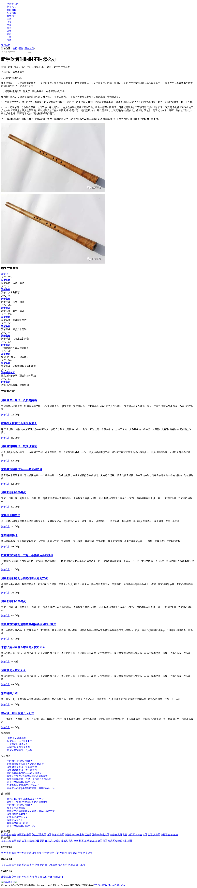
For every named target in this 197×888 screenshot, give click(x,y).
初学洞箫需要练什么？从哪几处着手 (25, 764)
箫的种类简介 (9, 535)
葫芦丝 (35, 840)
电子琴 (20, 834)
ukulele (75, 834)
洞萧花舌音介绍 (15, 820)
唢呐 (57, 840)
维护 (9, 28)
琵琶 (42, 840)
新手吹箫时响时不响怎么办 (21, 782)
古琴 (24, 840)
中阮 (29, 840)
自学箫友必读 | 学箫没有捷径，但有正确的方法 (31, 788)
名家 (9, 25)
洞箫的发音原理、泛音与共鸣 (19, 400)
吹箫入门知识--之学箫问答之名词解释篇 (27, 776)
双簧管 (88, 834)
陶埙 (70, 864)
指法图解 (11, 10)
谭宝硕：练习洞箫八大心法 (17, 713)
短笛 (170, 834)
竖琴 (150, 834)
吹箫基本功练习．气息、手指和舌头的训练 (27, 555)
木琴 (145, 834)
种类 (29, 876)
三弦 (94, 840)
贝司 (119, 834)
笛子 (14, 840)
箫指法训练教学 (10, 515)
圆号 (94, 834)
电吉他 (113, 834)
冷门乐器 (127, 840)
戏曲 (8, 876)
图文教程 (11, 13)
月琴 (105, 840)
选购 (9, 31)
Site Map (108, 885)
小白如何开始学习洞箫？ (19, 761)
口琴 (49, 834)
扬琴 (99, 840)
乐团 (50, 876)
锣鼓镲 (118, 840)
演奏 (9, 22)
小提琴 (60, 834)
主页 (15, 48)
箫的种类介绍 (9, 693)
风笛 (125, 834)
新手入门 (11, 6)
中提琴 (164, 834)
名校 (45, 876)
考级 (55, 876)
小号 (81, 834)
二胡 (8, 840)
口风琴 (131, 834)
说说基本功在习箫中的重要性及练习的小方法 (28, 624)
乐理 (24, 876)
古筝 (3, 840)
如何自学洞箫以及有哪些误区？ (23, 785)
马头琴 (111, 840)
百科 (9, 34)
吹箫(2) (4, 274)
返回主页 (5, 45)
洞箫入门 (29, 48)
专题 (9, 40)
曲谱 (9, 19)
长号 (99, 834)
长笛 (14, 834)
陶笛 (54, 834)
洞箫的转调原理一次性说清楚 (19, 446)
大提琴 (156, 834)
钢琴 (3, 834)
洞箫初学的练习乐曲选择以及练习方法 (24, 578)
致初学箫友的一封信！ (18, 823)
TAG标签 (99, 885)
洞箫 (21, 48)
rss (113, 885)
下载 (9, 37)
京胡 (76, 840)
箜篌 (89, 840)
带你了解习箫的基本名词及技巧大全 (23, 647)
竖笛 (175, 834)
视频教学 (11, 16)
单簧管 (68, 834)
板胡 (65, 840)
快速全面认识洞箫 (16, 808)
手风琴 (42, 834)
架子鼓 (27, 834)
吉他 (8, 834)
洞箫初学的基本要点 (13, 492)
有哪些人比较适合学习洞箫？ (19, 423)
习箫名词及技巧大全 (13, 670)
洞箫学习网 (12, 3)
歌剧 (19, 876)
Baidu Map (120, 885)
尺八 (52, 840)
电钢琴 (105, 834)
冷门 (60, 876)
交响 (14, 876)
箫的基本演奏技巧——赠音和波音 (21, 469)
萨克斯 (35, 834)
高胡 (71, 840)
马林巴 (138, 834)
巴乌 (47, 840)
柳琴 (81, 840)
